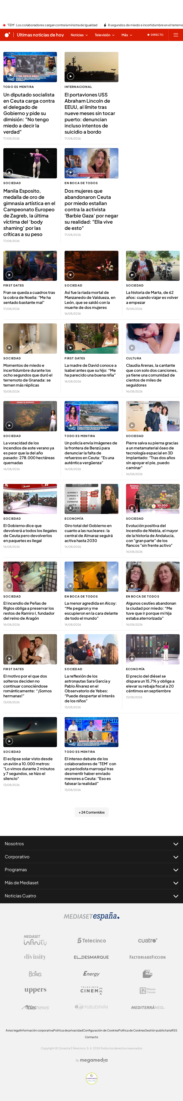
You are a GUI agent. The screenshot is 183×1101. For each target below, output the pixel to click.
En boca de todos (81, 183)
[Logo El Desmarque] (91, 957)
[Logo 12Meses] (148, 990)
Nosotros (14, 843)
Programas (16, 869)
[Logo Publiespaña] (91, 1007)
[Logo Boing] (35, 974)
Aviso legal (13, 1030)
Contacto (91, 1037)
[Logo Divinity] (35, 957)
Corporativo (17, 856)
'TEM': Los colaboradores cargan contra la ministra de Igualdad (52, 25)
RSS (174, 1030)
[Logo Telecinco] (91, 940)
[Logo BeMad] (148, 974)
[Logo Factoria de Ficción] (148, 957)
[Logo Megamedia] (93, 1060)
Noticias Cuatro (20, 895)
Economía (74, 518)
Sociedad (12, 183)
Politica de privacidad (68, 1030)
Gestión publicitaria (158, 1030)
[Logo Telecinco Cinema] (91, 990)
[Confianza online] (91, 1083)
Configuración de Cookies (100, 1030)
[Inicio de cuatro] (7, 34)
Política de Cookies (131, 1030)
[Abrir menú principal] (175, 34)
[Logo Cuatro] (147, 940)
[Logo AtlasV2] (35, 1007)
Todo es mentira (18, 87)
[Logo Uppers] (35, 990)
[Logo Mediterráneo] (147, 1007)
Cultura (134, 358)
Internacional (78, 87)
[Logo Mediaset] (91, 919)
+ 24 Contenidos (92, 812)
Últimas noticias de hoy (40, 35)
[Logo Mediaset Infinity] (35, 940)
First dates (13, 285)
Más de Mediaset (22, 882)
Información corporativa (36, 1030)
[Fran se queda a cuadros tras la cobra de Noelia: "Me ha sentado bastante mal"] (30, 266)
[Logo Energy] (91, 974)
